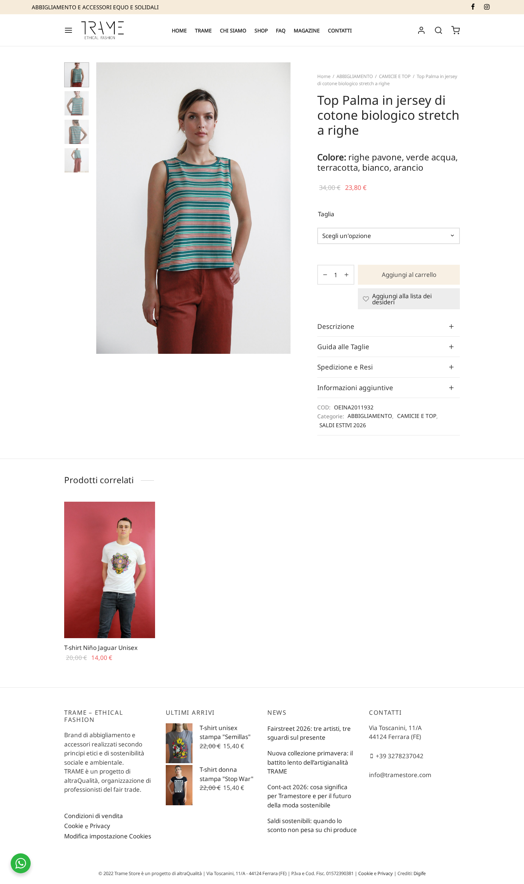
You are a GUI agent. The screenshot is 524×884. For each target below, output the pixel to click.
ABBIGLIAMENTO (355, 76)
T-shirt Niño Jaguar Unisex (101, 647)
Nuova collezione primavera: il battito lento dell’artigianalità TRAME (310, 762)
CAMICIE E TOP (395, 76)
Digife (419, 873)
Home (323, 76)
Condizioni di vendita (93, 816)
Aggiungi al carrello (409, 275)
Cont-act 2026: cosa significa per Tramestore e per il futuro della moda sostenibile (309, 796)
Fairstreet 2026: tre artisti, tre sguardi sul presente (309, 733)
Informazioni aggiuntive (355, 387)
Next (283, 208)
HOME (179, 30)
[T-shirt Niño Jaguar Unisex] (109, 570)
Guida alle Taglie (343, 346)
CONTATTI (340, 30)
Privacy (100, 826)
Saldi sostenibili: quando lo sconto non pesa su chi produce (312, 825)
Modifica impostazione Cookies (107, 836)
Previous (103, 208)
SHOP (261, 30)
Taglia (326, 214)
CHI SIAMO (233, 30)
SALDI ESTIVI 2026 (342, 425)
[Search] (438, 30)
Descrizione (335, 326)
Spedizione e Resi (345, 366)
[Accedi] (421, 30)
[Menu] (68, 30)
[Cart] (455, 30)
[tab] (388, 326)
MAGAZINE (307, 30)
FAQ (281, 30)
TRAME (203, 30)
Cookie (73, 826)
